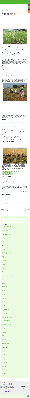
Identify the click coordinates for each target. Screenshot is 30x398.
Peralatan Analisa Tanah (5, 343)
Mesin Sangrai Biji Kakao (5, 329)
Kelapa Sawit (4, 280)
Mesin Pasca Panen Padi (5, 309)
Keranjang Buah (4, 283)
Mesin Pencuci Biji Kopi (5, 312)
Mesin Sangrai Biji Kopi (5, 331)
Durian (3, 261)
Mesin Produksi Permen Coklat (6, 324)
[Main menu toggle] (28, 2)
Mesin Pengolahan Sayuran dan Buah (7, 321)
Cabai (3, 256)
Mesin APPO (3, 294)
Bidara (3, 246)
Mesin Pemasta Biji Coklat (5, 310)
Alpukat (3, 241)
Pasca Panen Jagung (5, 336)
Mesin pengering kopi (5, 313)
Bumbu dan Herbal (4, 253)
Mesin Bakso (4, 295)
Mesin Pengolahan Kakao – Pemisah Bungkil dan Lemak (10, 316)
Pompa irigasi (4, 351)
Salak (2, 355)
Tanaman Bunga (4, 362)
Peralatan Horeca (4, 344)
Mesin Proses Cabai (5, 325)
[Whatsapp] (13, 14)
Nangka (3, 335)
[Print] (29, 10)
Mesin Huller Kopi (4, 298)
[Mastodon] (10, 14)
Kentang (3, 282)
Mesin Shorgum (4, 332)
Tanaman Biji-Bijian (4, 359)
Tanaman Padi (4, 365)
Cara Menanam (4, 257)
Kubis (3, 287)
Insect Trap (3, 268)
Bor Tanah (3, 248)
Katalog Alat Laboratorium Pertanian (7, 276)
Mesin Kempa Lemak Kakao (6, 302)
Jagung (3, 271)
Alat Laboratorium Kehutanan (6, 227)
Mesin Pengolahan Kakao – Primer (7, 317)
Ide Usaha (3, 267)
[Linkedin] (7, 14)
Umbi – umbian (4, 373)
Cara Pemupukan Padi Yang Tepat (8, 174)
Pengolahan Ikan (4, 340)
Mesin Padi (3, 305)
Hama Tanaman (4, 264)
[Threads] (29, 9)
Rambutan (3, 354)
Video (3, 376)
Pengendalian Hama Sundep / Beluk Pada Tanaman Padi (11, 171)
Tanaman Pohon (4, 366)
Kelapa (3, 279)
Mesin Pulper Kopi (4, 328)
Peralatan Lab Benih (5, 346)
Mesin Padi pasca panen (5, 306)
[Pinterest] (8, 14)
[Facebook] (3, 14)
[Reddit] (5, 14)
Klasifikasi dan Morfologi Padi (7, 172)
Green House (4, 263)
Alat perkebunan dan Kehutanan (6, 234)
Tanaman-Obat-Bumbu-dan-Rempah (7, 370)
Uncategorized (4, 374)
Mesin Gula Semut (4, 297)
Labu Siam (3, 291)
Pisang (3, 350)
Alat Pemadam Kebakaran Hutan (6, 231)
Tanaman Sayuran (4, 369)
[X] (4, 14)
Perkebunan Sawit (4, 347)
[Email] (29, 8)
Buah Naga (3, 249)
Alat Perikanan (4, 233)
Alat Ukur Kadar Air (4, 238)
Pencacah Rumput (4, 339)
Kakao (3, 275)
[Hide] (29, 13)
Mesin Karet (3, 301)
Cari (26, 219)
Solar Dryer (3, 358)
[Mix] (11, 14)
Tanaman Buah (4, 361)
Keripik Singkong (4, 286)
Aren (2, 242)
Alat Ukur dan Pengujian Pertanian (7, 237)
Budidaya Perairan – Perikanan (6, 252)
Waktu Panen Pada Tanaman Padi (8, 173)
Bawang (3, 245)
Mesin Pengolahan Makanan (6, 320)
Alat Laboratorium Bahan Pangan (6, 226)
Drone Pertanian (4, 260)
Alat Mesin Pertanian (5, 230)
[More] (14, 14)
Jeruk (3, 272)
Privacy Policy (23, 388)
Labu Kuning (3, 290)
